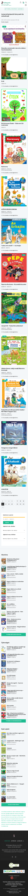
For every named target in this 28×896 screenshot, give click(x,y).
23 (12, 504)
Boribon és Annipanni (11, 815)
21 (5, 504)
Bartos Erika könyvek (20, 817)
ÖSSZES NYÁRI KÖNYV (13, 804)
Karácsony (4, 167)
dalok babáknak (16, 811)
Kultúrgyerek (6, 3)
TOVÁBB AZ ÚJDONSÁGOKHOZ (13, 721)
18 (20, 501)
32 (17, 504)
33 (20, 504)
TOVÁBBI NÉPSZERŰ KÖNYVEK (13, 634)
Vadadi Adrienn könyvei (17, 819)
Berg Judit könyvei (5, 819)
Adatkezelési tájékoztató (11, 884)
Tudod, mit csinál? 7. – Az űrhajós (11, 245)
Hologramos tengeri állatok (9, 448)
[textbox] (14, 530)
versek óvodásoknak (11, 824)
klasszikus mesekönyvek (7, 820)
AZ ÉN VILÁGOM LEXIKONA (9, 209)
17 (17, 501)
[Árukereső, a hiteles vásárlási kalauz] (14, 863)
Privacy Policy (22, 888)
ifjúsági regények (10, 813)
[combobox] (14, 530)
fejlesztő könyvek (18, 820)
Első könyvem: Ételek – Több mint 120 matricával (12, 124)
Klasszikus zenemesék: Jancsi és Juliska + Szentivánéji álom (13, 49)
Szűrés (7, 522)
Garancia (18, 883)
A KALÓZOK (4, 489)
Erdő (2, 81)
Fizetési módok (11, 883)
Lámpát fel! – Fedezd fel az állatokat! (12, 326)
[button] (26, 5)
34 (23, 504)
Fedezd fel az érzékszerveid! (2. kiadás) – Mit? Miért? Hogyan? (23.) (13, 410)
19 (23, 501)
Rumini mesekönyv (12, 822)
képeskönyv (4, 822)
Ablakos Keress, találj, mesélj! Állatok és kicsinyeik (13, 369)
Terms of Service (13, 889)
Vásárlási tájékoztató (8, 882)
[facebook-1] (12, 857)
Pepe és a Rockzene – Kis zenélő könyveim (13, 284)
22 (9, 504)
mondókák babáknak (6, 811)
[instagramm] (15, 857)
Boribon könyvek (10, 817)
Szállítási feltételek (20, 882)
